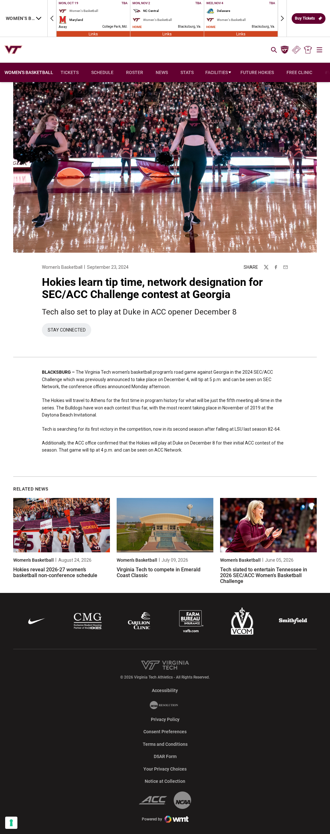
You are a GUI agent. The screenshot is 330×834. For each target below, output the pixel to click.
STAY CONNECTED (69, 331)
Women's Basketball (62, 267)
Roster (134, 72)
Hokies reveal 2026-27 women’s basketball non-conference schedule (55, 572)
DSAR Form (165, 756)
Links (93, 34)
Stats (187, 72)
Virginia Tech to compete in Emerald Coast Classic (158, 572)
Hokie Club (284, 50)
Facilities (216, 72)
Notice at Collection (165, 781)
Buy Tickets (305, 18)
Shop (308, 50)
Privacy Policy (165, 719)
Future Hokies (257, 72)
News (162, 72)
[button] (51, 18)
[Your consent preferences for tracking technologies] (11, 823)
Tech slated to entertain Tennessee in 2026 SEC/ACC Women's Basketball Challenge (263, 575)
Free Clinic (299, 72)
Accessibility (165, 690)
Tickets (296, 50)
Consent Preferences (165, 731)
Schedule (102, 72)
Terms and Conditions (165, 744)
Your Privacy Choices (165, 769)
